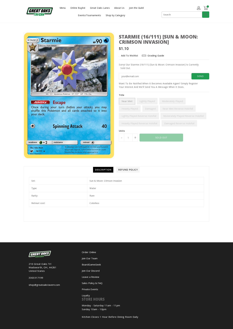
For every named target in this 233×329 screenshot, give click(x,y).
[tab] (103, 170)
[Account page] (199, 8)
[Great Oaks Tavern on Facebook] (27, 292)
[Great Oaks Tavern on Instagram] (30, 292)
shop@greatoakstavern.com (44, 284)
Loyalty (86, 295)
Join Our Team (89, 258)
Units (122, 131)
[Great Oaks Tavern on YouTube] (32, 292)
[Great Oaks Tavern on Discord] (35, 292)
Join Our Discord (91, 270)
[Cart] (206, 8)
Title (121, 95)
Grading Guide (156, 55)
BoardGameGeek (91, 264)
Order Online (89, 252)
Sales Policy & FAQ (92, 283)
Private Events (90, 289)
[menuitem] (63, 7)
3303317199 (36, 277)
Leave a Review (90, 276)
